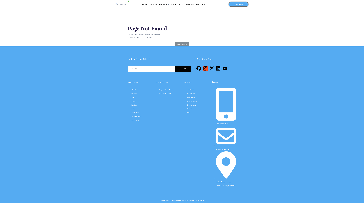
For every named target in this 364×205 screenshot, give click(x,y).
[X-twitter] (211, 68)
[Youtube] (224, 68)
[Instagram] (205, 68)
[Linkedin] (218, 68)
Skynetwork (201, 200)
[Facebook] (198, 68)
